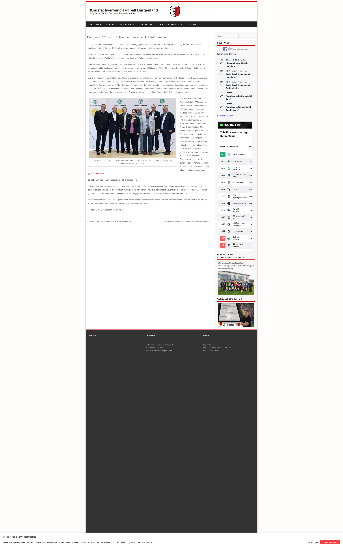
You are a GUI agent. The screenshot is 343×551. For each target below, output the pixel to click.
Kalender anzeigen (225, 115)
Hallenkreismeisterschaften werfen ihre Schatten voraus (187, 221)
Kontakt (191, 24)
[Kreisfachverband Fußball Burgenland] (151, 17)
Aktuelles (95, 24)
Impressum (92, 335)
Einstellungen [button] (312, 542)
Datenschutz (150, 335)
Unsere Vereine (128, 24)
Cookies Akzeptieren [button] (330, 542)
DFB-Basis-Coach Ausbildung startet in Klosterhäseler (109, 221)
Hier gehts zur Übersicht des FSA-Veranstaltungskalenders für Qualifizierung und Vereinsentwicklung (236, 266)
